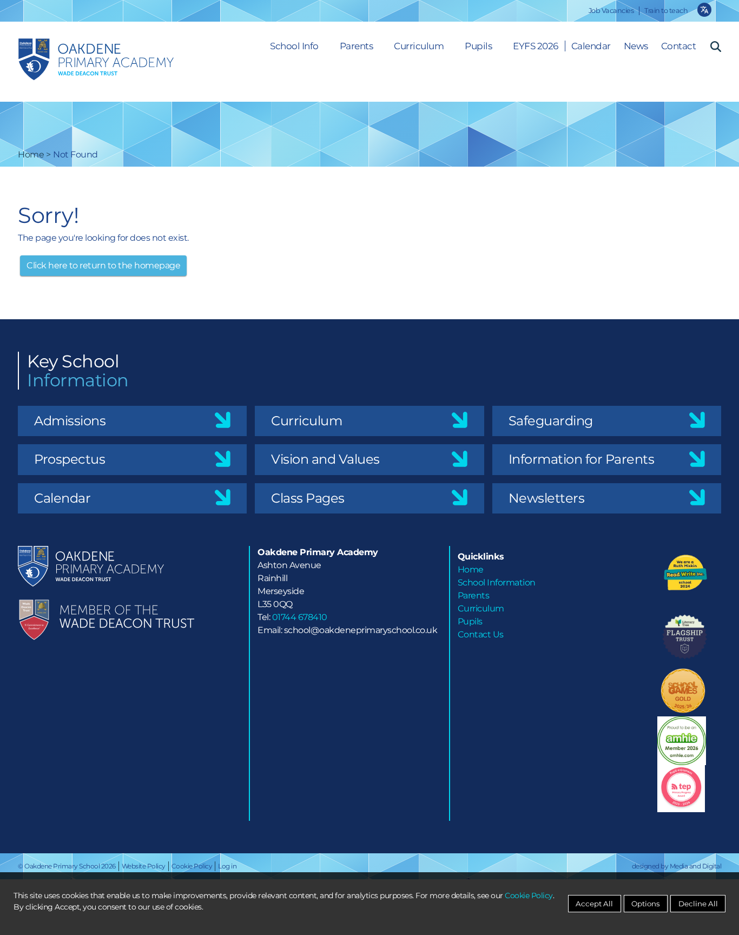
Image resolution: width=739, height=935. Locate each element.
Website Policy (144, 866)
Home (31, 154)
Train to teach (666, 10)
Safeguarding (551, 421)
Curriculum (419, 46)
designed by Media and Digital (677, 866)
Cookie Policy (192, 866)
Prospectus (69, 459)
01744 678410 (299, 617)
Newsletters (547, 498)
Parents (356, 46)
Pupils (478, 46)
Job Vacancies (611, 10)
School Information (497, 582)
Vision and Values (325, 459)
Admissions (69, 421)
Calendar (62, 498)
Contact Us (481, 634)
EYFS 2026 (535, 46)
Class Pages (308, 498)
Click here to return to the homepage (103, 265)
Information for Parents (582, 459)
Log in (227, 866)
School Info (294, 46)
